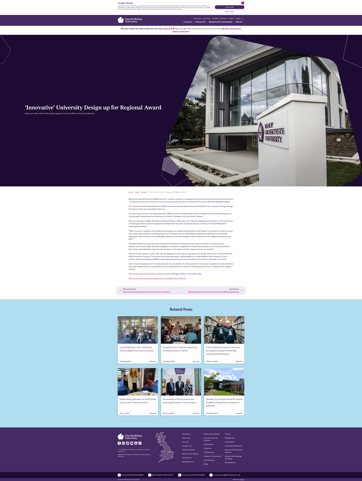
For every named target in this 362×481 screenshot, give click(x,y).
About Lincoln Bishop (190, 454)
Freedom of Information (212, 456)
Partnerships (208, 444)
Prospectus (197, 18)
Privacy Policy (177, 9)
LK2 (164, 199)
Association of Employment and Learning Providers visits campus (179, 401)
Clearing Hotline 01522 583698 (132, 475)
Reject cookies (229, 11)
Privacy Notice (230, 462)
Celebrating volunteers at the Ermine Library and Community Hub (138, 401)
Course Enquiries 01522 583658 (193, 475)
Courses (188, 21)
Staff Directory (209, 460)
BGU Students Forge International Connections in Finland (146, 292)
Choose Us (200, 21)
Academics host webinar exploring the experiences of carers (180, 349)
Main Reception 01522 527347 (162, 475)
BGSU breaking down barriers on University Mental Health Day (213, 292)
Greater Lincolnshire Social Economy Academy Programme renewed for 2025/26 (224, 402)
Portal (206, 464)
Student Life (187, 446)
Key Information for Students (211, 439)
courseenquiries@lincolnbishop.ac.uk (226, 475)
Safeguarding (230, 438)
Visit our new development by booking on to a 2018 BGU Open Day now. (157, 278)
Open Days (187, 438)
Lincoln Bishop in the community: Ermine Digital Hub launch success (137, 349)
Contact (231, 18)
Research (223, 18)
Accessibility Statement (233, 446)
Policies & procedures (212, 434)
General (144, 192)
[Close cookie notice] (242, 3)
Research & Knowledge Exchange (233, 457)
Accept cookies (229, 7)
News (137, 192)
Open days (206, 18)
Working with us (188, 462)
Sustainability (230, 442)
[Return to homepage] (130, 20)
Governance (187, 458)
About (239, 21)
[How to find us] (165, 447)
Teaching (215, 18)
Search (238, 18)
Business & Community (221, 21)
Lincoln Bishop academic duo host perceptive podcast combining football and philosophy (223, 350)
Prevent (228, 434)
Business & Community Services (233, 451)
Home (131, 192)
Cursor (242, 479)
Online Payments (189, 450)
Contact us (208, 448)
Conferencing (209, 452)
